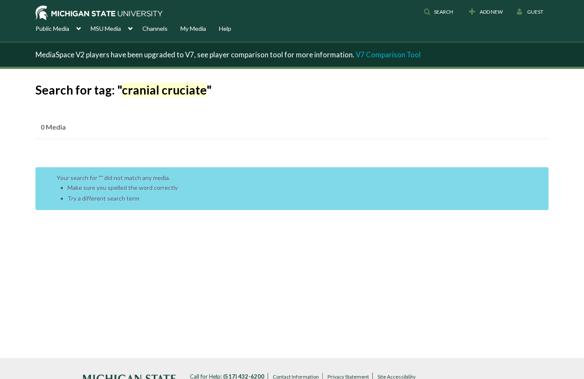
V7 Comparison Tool (388, 54)
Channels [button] (155, 28)
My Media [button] (193, 28)
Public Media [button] (52, 28)
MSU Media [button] (106, 28)
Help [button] (225, 28)
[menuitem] (63, 28)
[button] (438, 12)
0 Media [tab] (53, 127)
